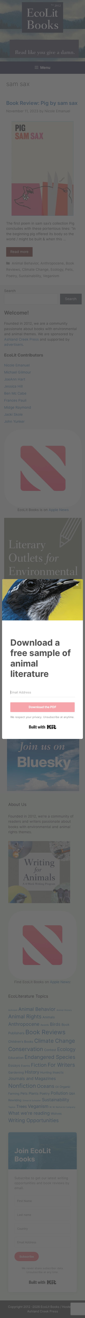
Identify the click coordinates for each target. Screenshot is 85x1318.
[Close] (77, 585)
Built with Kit (42, 727)
